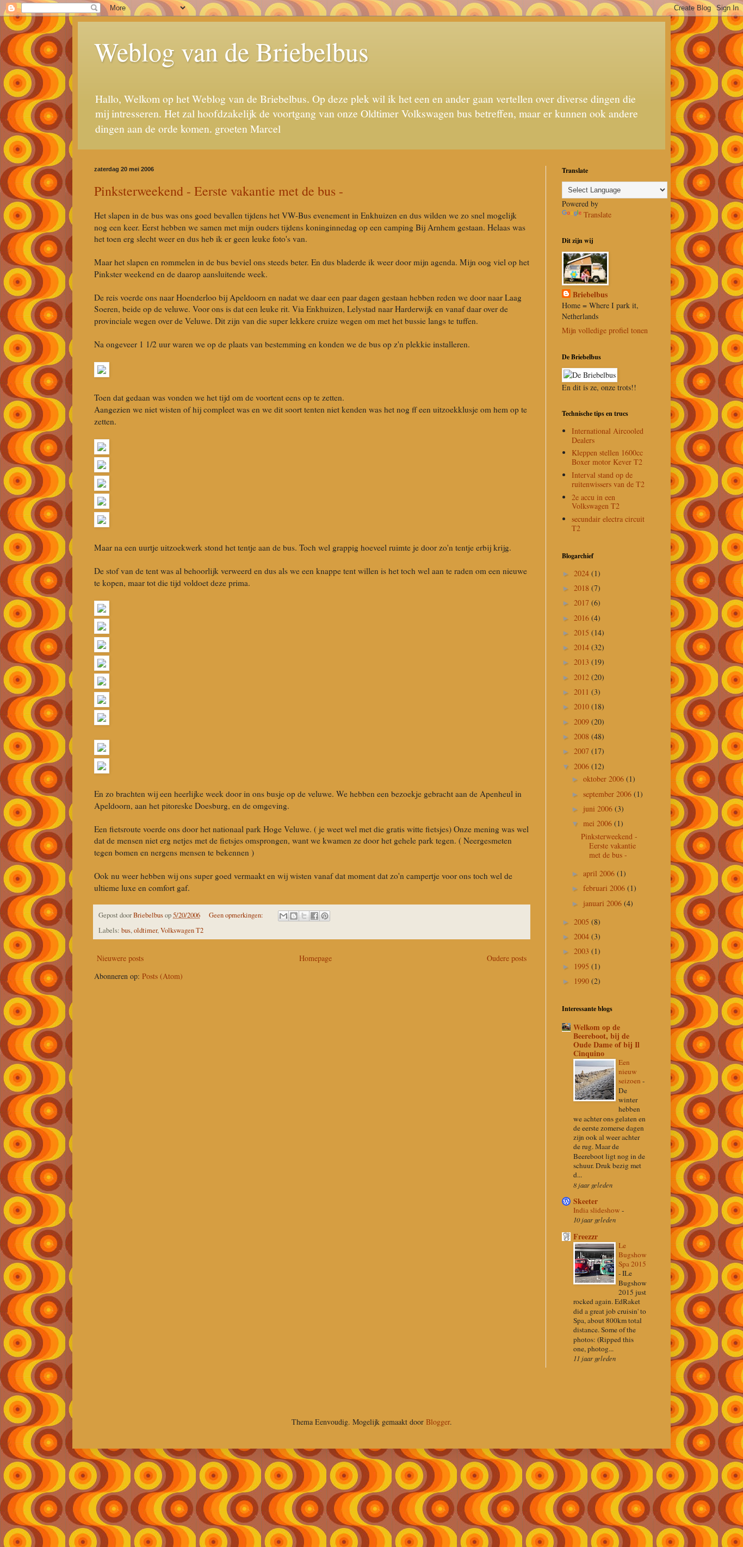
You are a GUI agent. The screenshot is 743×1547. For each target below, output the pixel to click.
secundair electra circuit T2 (608, 523)
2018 (582, 588)
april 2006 (600, 873)
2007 (582, 751)
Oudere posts (507, 958)
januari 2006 (603, 903)
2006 (582, 766)
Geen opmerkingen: (237, 915)
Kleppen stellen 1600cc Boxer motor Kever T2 (607, 457)
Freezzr (585, 1236)
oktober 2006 (604, 779)
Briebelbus (590, 294)
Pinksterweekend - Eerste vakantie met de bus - (218, 190)
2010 (582, 706)
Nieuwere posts (120, 958)
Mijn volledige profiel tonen (605, 330)
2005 (582, 921)
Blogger (438, 1422)
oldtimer (145, 930)
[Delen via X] (304, 915)
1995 (582, 966)
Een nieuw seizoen (630, 1071)
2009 (582, 721)
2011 (582, 692)
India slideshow (597, 1210)
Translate (597, 214)
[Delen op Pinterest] (324, 915)
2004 (582, 936)
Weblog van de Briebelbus (231, 51)
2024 (582, 573)
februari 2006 (605, 888)
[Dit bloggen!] (293, 915)
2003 (582, 951)
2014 (582, 647)
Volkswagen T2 (181, 930)
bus (126, 930)
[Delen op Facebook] (314, 915)
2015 (582, 632)
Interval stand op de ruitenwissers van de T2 (608, 479)
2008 (582, 736)
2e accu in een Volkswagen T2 (596, 501)
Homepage (315, 958)
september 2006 (608, 794)
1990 (582, 981)
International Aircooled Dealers (607, 435)
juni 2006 (599, 808)
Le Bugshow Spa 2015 (632, 1254)
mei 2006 (598, 823)
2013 (582, 662)
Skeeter (585, 1201)
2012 (582, 677)
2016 (582, 618)
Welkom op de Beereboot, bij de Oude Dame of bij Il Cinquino (606, 1040)
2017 (582, 602)
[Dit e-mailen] (283, 915)
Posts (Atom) (162, 976)
